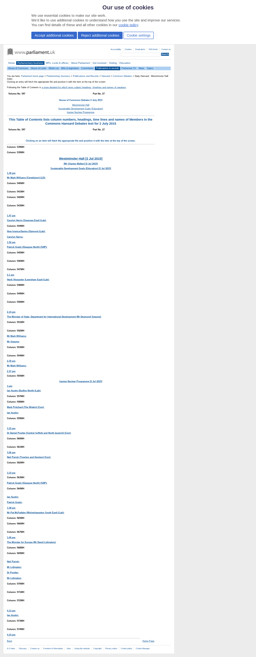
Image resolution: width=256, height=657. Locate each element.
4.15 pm (11, 634)
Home (11, 63)
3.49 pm (11, 537)
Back (9, 641)
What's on (54, 68)
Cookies (128, 49)
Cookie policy (126, 648)
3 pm (9, 386)
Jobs (69, 648)
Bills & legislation (70, 68)
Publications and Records (86, 76)
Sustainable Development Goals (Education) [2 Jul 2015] (81, 168)
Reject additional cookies (100, 35)
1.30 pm (11, 173)
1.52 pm (11, 242)
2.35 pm (11, 361)
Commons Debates (122, 76)
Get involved (99, 63)
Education (124, 63)
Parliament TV (129, 68)
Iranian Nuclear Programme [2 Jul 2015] (80, 381)
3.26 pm (11, 452)
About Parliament (80, 63)
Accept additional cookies (54, 35)
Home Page (148, 641)
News (141, 68)
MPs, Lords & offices (57, 63)
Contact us (166, 49)
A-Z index (11, 648)
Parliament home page (32, 76)
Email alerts (140, 49)
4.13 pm (11, 610)
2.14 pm (11, 312)
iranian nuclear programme (80, 112)
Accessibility (116, 49)
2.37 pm (11, 371)
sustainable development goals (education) (80, 108)
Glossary (23, 648)
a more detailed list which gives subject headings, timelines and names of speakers (84, 87)
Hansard (106, 76)
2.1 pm (10, 275)
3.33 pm (11, 473)
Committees (87, 68)
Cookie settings (138, 35)
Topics (150, 68)
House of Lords (38, 68)
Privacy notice (111, 648)
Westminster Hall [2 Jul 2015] (80, 158)
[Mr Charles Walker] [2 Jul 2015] (81, 163)
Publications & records (107, 68)
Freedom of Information (53, 648)
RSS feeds (153, 49)
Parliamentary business (30, 63)
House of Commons (18, 68)
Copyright (97, 648)
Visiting (113, 63)
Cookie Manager (143, 648)
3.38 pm (11, 508)
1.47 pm (11, 215)
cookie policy (128, 25)
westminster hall (80, 105)
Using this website (82, 648)
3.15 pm (11, 428)
